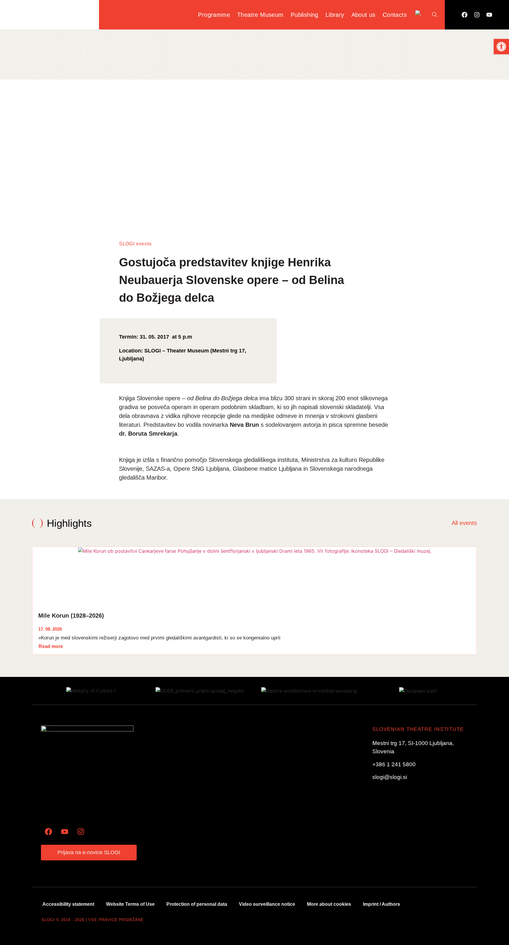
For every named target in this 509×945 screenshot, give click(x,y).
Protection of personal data (196, 904)
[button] (501, 46)
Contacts (395, 15)
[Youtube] (489, 14)
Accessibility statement (68, 904)
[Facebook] (464, 14)
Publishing (304, 15)
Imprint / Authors (381, 904)
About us (363, 15)
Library (334, 15)
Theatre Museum (260, 15)
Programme (214, 15)
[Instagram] (477, 14)
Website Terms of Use (130, 904)
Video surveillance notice (267, 904)
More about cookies (329, 904)
